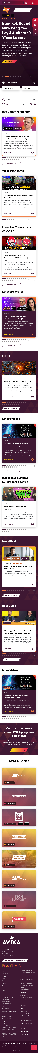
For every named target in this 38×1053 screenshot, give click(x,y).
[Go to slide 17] (12, 159)
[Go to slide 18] (14, 159)
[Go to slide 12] (2, 159)
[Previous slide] (26, 76)
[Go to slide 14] (6, 159)
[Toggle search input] (3, 99)
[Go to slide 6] (18, 76)
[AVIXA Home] (6, 9)
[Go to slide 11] (25, 157)
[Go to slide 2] (7, 76)
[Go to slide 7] (20, 76)
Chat (34, 1048)
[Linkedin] (3, 965)
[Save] (35, 29)
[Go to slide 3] (10, 76)
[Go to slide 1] (2, 76)
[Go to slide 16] (10, 159)
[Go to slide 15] (8, 159)
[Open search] (4, 3)
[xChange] (15, 965)
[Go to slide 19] (16, 159)
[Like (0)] (35, 24)
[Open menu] (34, 10)
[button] (34, 2)
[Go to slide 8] (19, 157)
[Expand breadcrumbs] (12, 15)
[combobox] (30, 104)
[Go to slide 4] (13, 76)
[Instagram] (19, 965)
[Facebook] (11, 965)
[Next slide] (29, 76)
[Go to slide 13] (4, 159)
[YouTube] (7, 965)
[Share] (35, 33)
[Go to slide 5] (15, 76)
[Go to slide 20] (18, 159)
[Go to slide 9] (21, 157)
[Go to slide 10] (23, 157)
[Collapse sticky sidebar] (32, 23)
